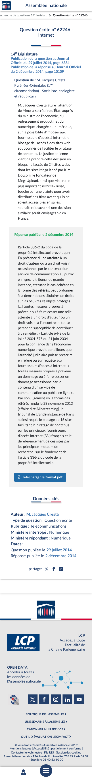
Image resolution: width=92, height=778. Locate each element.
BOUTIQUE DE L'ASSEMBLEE (45, 714)
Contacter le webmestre (26, 752)
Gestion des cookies (68, 752)
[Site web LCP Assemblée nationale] (46, 643)
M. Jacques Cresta (42, 514)
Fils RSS (49, 752)
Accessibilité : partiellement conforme (57, 748)
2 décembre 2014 (60, 556)
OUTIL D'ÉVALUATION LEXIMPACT (45, 737)
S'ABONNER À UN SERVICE (45, 729)
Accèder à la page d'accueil (6, 5)
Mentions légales (20, 748)
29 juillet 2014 (59, 550)
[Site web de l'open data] (46, 674)
